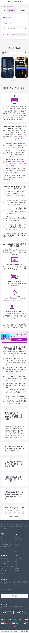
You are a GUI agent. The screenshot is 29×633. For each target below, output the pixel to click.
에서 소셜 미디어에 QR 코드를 (18, 136)
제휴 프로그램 (5, 542)
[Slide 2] (13, 80)
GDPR (3, 573)
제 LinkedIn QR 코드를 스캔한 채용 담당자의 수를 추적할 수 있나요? (13, 448)
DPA (2, 575)
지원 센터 (17, 570)
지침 (15, 561)
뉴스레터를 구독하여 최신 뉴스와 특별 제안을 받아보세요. (14, 582)
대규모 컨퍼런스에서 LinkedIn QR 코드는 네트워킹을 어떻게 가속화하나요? (13, 416)
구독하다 (14, 596)
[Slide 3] (14, 80)
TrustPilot (16, 549)
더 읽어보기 (19, 339)
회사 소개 (17, 537)
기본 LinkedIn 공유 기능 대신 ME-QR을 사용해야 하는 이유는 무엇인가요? (13, 495)
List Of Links (15, 52)
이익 (2, 537)
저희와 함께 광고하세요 (7, 546)
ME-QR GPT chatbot (6, 544)
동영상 (16, 566)
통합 (15, 546)
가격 (15, 542)
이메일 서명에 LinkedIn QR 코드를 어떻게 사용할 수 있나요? (13, 464)
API (2, 539)
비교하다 (16, 544)
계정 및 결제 (4, 558)
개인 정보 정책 (5, 561)
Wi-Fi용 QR (17, 371)
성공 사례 (17, 568)
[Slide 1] (11, 80)
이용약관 (3, 563)
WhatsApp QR (10, 373)
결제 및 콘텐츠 (18, 539)
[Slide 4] (15, 80)
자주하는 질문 (18, 558)
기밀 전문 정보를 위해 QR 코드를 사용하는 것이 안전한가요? (13, 479)
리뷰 (15, 551)
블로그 (16, 563)
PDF (5, 52)
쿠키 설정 (3, 570)
